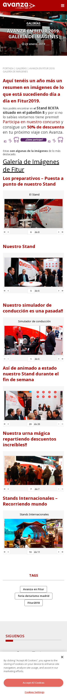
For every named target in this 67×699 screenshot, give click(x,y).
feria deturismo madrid (33, 596)
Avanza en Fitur (33, 589)
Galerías (33, 23)
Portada (8, 68)
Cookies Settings (34, 692)
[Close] (62, 657)
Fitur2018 (34, 603)
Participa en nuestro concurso (31, 121)
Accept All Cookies (33, 682)
